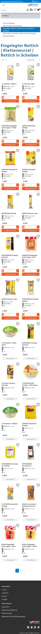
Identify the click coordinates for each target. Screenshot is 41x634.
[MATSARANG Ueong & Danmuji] (10, 244)
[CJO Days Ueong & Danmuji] (10, 372)
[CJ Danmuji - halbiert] (10, 73)
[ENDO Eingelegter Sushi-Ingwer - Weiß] (30, 533)
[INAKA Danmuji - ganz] (30, 202)
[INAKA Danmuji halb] (10, 202)
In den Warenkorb (10, 101)
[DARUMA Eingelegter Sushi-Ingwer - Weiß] (10, 115)
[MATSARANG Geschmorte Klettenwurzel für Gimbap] (30, 453)
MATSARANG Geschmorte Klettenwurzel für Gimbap (28, 465)
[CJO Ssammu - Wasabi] (10, 412)
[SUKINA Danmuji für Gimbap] (30, 412)
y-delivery (5, 593)
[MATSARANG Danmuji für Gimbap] (10, 453)
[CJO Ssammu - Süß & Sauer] (10, 332)
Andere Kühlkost (9, 36)
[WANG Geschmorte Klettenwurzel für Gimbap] (30, 493)
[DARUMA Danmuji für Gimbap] (10, 158)
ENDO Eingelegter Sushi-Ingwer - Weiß (29, 545)
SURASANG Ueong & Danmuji (29, 344)
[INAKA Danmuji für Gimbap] (30, 115)
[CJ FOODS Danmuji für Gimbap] (10, 493)
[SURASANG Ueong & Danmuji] (30, 332)
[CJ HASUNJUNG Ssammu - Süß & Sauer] (30, 372)
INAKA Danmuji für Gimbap (29, 127)
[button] (38, 10)
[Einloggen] (28, 10)
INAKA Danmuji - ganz (30, 213)
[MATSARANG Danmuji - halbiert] (30, 288)
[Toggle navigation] (3, 5)
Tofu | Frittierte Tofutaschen (12, 26)
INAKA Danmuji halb (9, 213)
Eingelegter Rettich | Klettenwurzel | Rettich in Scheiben (18, 29)
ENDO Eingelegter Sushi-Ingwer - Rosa (9, 545)
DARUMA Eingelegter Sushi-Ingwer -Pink (30, 256)
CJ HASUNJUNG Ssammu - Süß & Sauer (30, 384)
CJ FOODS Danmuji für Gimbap (10, 505)
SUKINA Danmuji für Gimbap (29, 424)
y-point (4, 596)
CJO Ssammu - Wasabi (9, 423)
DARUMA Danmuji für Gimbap (9, 170)
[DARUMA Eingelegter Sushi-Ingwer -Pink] (30, 244)
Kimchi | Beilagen (9, 23)
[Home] (34, 4)
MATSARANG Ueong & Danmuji (10, 256)
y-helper (4, 599)
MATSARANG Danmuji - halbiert (30, 300)
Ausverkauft (10, 358)
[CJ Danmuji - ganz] (30, 73)
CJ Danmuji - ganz (28, 84)
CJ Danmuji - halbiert (9, 84)
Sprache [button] (36, 1)
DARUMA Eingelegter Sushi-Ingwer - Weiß (9, 127)
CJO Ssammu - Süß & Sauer (9, 344)
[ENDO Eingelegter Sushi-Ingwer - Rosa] (10, 533)
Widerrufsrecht (7, 613)
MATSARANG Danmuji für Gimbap (10, 465)
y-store (4, 590)
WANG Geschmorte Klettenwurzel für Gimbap (29, 505)
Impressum (5, 607)
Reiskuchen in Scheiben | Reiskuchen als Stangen (19, 33)
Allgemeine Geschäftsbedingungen (13, 616)
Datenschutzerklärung (9, 610)
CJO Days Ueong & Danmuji (8, 384)
